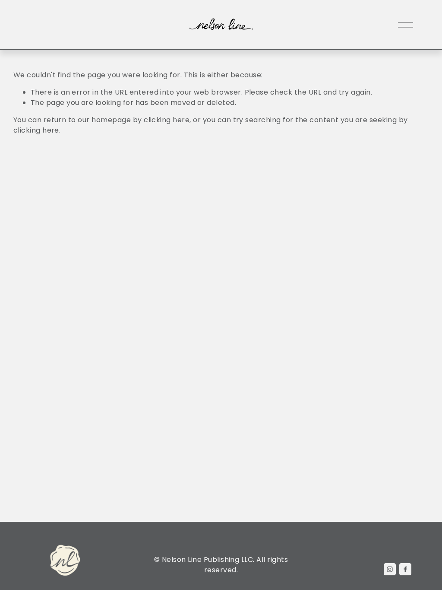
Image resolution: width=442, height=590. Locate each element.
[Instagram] (390, 569)
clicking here (166, 120)
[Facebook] (405, 569)
